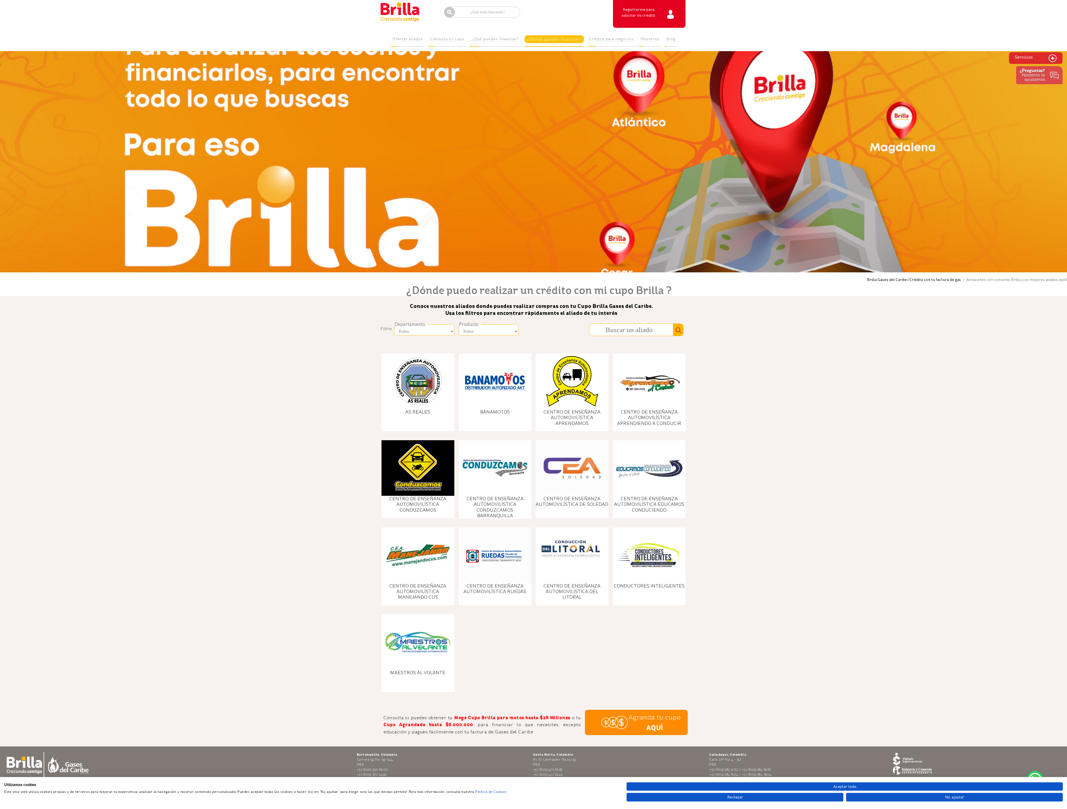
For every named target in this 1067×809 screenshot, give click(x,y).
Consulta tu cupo (447, 39)
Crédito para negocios (611, 39)
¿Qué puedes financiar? (495, 39)
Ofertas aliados (408, 39)
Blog (671, 39)
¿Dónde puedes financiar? (554, 39)
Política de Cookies (491, 792)
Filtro (386, 328)
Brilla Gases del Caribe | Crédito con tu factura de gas (914, 279)
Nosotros (650, 39)
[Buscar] (678, 329)
